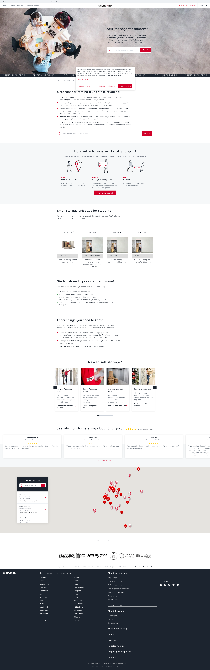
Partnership (112, 619)
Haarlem (77, 584)
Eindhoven (44, 620)
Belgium (60, 567)
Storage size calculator (116, 592)
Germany (82, 567)
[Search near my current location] (109, 50)
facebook (135, 567)
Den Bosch (44, 607)
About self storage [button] (32, 5)
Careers (58, 2)
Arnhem (43, 594)
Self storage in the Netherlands (55, 573)
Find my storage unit (105, 193)
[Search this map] (43, 485)
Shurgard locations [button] (16, 5)
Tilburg (77, 617)
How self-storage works (116, 581)
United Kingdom (110, 567)
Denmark (68, 567)
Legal (92, 663)
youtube (144, 567)
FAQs (87, 663)
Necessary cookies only (107, 86)
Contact (112, 634)
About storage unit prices (90, 406)
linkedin (152, 567)
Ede (41, 617)
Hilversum (78, 594)
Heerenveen (79, 587)
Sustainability (113, 623)
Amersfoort (44, 584)
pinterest (148, 567)
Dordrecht (44, 614)
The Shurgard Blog (117, 628)
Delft (42, 604)
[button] (111, 483)
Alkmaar (43, 577)
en (200, 5)
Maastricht (78, 604)
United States (122, 567)
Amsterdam (44, 587)
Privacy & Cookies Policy (103, 663)
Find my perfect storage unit (118, 588)
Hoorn (76, 597)
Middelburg (78, 607)
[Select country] (205, 5)
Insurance (113, 640)
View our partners (83, 79)
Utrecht (77, 620)
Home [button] (5, 5)
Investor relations (48, 2)
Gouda (76, 577)
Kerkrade (78, 600)
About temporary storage (140, 404)
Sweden (90, 567)
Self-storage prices (115, 585)
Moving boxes (20, 2)
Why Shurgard (113, 577)
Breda (42, 600)
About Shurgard (116, 611)
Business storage (8, 2)
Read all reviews (105, 461)
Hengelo (77, 591)
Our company (113, 616)
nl (202, 5)
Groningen (78, 581)
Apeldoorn (44, 591)
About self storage (117, 573)
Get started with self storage (65, 406)
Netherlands (99, 567)
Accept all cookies (125, 86)
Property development (34, 2)
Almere (42, 581)
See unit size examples (117, 406)
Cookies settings (84, 86)
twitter (139, 567)
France (75, 567)
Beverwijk (44, 597)
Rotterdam (78, 614)
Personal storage (114, 596)
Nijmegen (78, 610)
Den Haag (44, 610)
